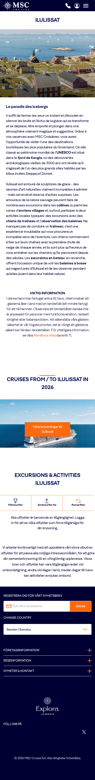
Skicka (80, 606)
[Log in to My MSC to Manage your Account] (77, 5)
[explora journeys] (47, 706)
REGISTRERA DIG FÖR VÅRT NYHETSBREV (33, 595)
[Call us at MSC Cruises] (68, 5)
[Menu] (89, 5)
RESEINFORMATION (17, 660)
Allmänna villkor (45, 335)
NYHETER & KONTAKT (19, 671)
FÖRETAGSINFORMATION (21, 650)
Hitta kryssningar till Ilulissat (47, 429)
